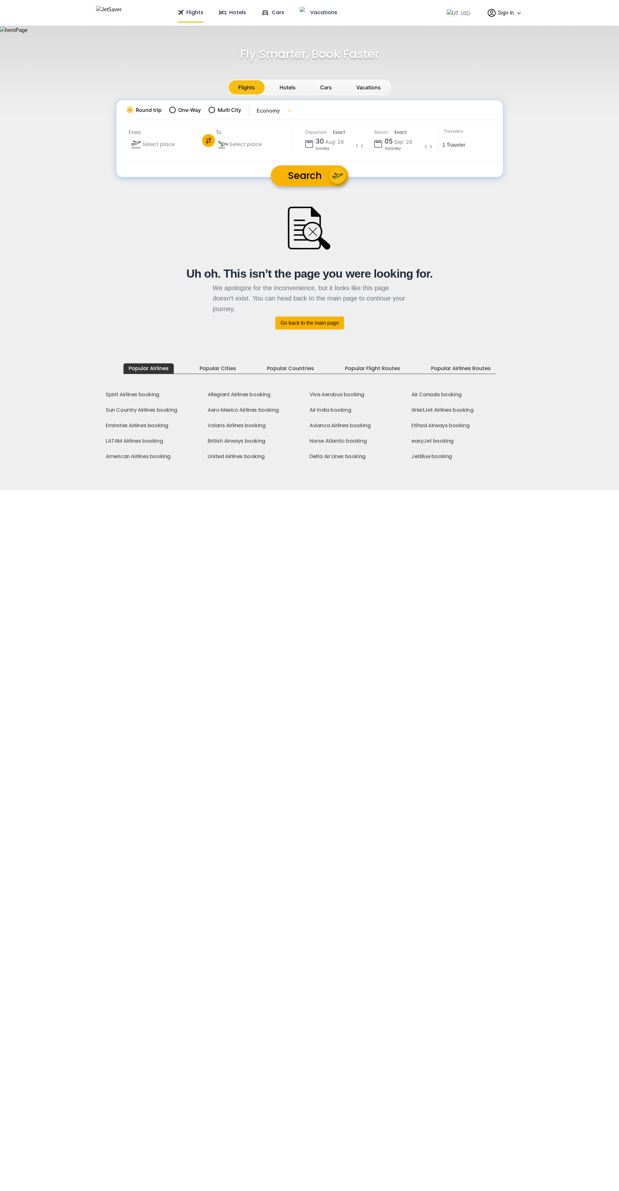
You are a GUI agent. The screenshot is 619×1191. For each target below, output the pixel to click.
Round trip (149, 110)
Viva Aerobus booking (337, 394)
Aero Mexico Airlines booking (243, 410)
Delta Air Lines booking (338, 456)
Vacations (368, 87)
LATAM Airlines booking (134, 441)
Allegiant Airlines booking (239, 394)
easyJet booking (432, 441)
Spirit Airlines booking (132, 394)
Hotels (288, 87)
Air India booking (330, 410)
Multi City (229, 110)
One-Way (189, 110)
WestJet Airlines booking (442, 410)
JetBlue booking (431, 456)
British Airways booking (236, 441)
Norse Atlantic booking (338, 441)
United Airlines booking (236, 456)
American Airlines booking (138, 456)
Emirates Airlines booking (137, 425)
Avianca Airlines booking (340, 425)
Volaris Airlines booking (236, 425)
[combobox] (176, 144)
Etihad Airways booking (440, 425)
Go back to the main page (309, 323)
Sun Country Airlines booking (141, 410)
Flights (246, 87)
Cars (326, 87)
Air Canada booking (436, 394)
